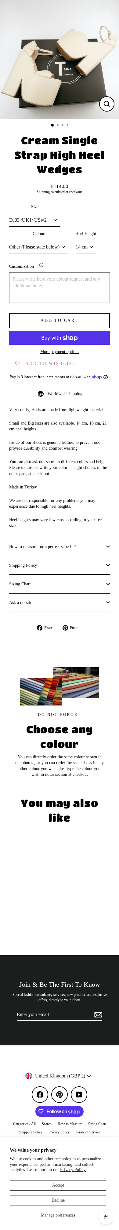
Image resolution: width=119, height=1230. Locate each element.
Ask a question (21, 602)
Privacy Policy (59, 1132)
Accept (58, 1185)
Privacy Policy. (73, 1169)
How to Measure (70, 1124)
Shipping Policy (23, 565)
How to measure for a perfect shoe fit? (42, 546)
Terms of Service (88, 1132)
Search (47, 1124)
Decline (58, 1200)
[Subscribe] (97, 1015)
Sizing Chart (20, 584)
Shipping (43, 192)
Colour (39, 233)
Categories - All (24, 1124)
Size (34, 206)
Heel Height (85, 233)
